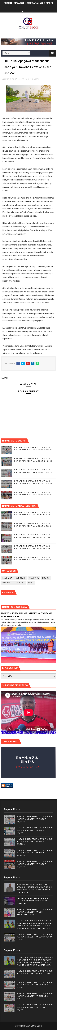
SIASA (31, 583)
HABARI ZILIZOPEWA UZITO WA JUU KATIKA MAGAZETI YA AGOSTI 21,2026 (35, 830)
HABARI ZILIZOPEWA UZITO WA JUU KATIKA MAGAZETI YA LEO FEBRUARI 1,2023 (35, 912)
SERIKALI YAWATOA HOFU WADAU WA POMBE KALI (30, 3)
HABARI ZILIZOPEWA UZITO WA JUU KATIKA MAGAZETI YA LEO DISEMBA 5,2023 (35, 936)
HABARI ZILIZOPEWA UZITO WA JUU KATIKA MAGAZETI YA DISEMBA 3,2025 (35, 984)
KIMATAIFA (34, 578)
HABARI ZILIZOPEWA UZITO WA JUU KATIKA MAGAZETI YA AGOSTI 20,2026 (35, 819)
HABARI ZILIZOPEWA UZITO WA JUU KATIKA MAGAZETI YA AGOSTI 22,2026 (35, 864)
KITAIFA (46, 578)
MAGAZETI (7, 583)
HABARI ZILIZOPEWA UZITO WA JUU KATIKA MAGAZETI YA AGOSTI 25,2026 (35, 852)
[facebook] (23, 12)
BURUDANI (20, 578)
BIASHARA (7, 578)
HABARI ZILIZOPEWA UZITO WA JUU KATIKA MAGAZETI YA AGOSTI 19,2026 (35, 841)
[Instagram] (33, 9)
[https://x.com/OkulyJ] (28, 9)
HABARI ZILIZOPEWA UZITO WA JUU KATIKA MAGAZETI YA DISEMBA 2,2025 (35, 996)
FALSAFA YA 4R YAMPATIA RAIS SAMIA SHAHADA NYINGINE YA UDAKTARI (32, 900)
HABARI (35, 79)
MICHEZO (20, 583)
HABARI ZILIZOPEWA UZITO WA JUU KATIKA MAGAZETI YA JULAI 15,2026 (35, 1007)
